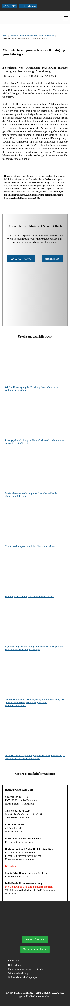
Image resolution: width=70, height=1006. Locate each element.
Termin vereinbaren (35, 949)
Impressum (13, 960)
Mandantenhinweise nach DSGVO (25, 969)
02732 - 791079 (23, 258)
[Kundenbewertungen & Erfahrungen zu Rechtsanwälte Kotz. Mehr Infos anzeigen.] (35, 929)
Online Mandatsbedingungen (23, 977)
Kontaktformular (35, 939)
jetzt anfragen (52, 258)
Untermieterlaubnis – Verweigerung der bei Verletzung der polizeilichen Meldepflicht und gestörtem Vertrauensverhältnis (34, 702)
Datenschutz (14, 965)
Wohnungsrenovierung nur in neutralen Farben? (29, 596)
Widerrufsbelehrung (18, 973)
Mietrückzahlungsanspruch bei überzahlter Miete (30, 546)
